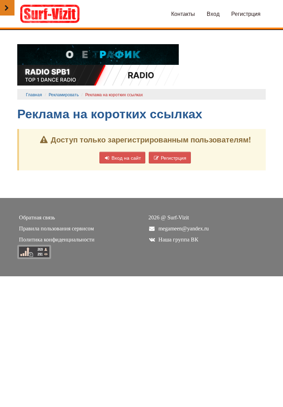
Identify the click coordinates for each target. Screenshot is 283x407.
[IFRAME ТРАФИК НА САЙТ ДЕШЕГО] (98, 54)
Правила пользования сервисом (56, 228)
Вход (213, 14)
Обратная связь (37, 217)
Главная (34, 94)
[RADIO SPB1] (98, 74)
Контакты (183, 14)
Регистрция (246, 14)
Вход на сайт (125, 157)
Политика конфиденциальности (57, 239)
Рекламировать (64, 94)
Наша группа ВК (178, 239)
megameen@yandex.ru (183, 228)
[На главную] (49, 13)
